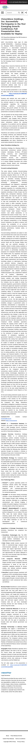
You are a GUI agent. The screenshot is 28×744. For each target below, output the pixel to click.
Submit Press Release (8, 738)
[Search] (19, 12)
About (7, 735)
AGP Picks (3, 2)
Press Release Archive (16, 735)
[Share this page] (26, 12)
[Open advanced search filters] (22, 12)
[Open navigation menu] (2, 12)
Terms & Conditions (20, 738)
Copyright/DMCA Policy (9, 741)
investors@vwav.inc (6, 418)
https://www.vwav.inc (11, 420)
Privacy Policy (21, 741)
